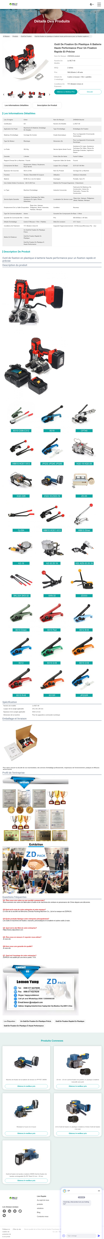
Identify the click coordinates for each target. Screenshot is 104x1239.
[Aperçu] (13, 1201)
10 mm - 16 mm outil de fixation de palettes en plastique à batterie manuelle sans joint (77, 1081)
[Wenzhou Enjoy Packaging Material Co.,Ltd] (13, 4)
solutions (40, 1208)
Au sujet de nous (43, 1200)
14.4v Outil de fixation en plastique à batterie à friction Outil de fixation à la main (77, 1128)
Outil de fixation (26, 36)
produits (40, 1204)
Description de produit (47, 105)
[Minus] (99, 1191)
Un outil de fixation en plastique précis (35, 1021)
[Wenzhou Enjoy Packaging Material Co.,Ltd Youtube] (15, 1211)
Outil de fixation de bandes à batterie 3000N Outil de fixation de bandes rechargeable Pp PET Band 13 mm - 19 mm (26, 1175)
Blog (38, 1212)
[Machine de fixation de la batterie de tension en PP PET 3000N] (26, 1062)
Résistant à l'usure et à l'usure (26, 1127)
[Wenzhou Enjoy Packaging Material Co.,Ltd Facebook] (4, 1211)
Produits (15, 36)
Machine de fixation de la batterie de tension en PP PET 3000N (26, 1079)
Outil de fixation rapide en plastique (70, 1021)
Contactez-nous (42, 1216)
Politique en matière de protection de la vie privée (6, 1232)
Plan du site (17, 1229)
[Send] (99, 1235)
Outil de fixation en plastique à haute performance (24, 1026)
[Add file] (63, 1235)
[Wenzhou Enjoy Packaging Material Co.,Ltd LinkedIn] (9, 1211)
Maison (7, 36)
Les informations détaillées (17, 105)
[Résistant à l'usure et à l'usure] (26, 1109)
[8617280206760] (20, 1211)
